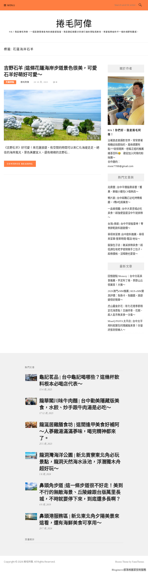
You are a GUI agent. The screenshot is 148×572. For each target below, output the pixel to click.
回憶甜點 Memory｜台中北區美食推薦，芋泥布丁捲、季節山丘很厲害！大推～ (125, 280)
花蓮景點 (10, 82)
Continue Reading (20, 164)
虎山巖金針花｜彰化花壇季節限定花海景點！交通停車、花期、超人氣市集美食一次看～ (125, 310)
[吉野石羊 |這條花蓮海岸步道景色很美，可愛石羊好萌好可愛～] (52, 114)
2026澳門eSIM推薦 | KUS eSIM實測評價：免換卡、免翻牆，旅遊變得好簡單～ (126, 295)
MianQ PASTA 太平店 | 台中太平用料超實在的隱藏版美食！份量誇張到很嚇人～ (125, 325)
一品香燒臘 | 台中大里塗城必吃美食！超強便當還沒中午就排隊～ (125, 213)
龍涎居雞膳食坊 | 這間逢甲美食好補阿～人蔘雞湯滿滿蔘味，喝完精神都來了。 (79, 431)
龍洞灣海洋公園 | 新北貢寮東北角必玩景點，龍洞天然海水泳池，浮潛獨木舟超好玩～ (80, 461)
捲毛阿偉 (74, 24)
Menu (11, 5)
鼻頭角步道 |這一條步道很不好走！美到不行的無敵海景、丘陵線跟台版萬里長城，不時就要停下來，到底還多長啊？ (81, 492)
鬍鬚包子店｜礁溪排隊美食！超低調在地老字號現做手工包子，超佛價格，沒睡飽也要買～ (125, 249)
